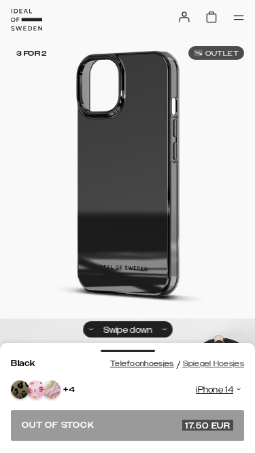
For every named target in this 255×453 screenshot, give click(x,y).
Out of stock (126, 425)
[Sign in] (184, 17)
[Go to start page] (26, 20)
